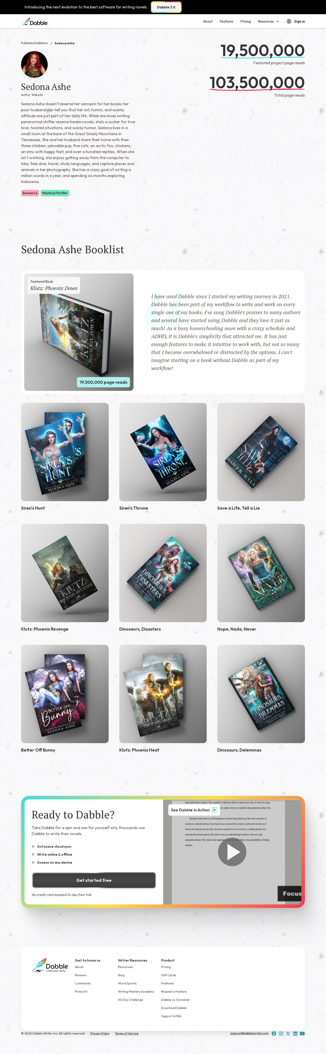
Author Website (32, 95)
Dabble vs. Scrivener (175, 1000)
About (207, 21)
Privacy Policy (100, 1033)
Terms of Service (127, 1033)
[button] (268, 21)
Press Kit (81, 992)
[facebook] (274, 1033)
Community (83, 983)
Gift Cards (168, 975)
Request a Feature (174, 992)
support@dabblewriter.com (249, 1033)
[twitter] (288, 1033)
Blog (121, 975)
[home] (35, 21)
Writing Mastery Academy (136, 992)
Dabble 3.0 (166, 7)
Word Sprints (127, 983)
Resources (125, 967)
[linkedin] (295, 1033)
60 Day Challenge (130, 1000)
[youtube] (302, 1033)
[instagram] (281, 1033)
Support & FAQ (171, 1016)
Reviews (80, 975)
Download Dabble (174, 1008)
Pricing (245, 21)
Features (226, 21)
